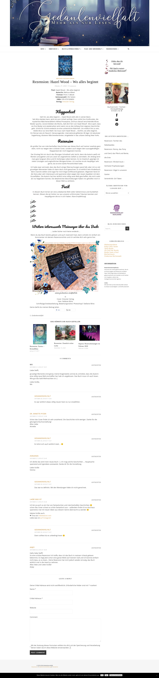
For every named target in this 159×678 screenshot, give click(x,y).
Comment (33, 617)
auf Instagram (45, 518)
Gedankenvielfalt (37, 316)
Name (33, 589)
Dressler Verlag (68, 101)
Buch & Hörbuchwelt (71, 49)
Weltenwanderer (110, 244)
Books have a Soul (111, 252)
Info (42, 49)
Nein (106, 675)
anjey (32, 547)
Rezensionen (111, 49)
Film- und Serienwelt (93, 49)
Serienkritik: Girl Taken (113, 178)
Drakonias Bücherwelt (112, 256)
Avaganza (34, 456)
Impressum (34, 667)
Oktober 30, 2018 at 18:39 (38, 550)
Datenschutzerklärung (45, 667)
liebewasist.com (45, 515)
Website (33, 608)
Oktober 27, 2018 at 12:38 (38, 416)
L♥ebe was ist (36, 499)
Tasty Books (108, 248)
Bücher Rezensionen (65, 78)
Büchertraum (109, 254)
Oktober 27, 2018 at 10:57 (38, 367)
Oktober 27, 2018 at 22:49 (38, 458)
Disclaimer (55, 667)
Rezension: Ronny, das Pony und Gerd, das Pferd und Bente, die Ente (116, 153)
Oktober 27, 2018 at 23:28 (38, 502)
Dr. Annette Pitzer (38, 414)
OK (102, 675)
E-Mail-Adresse (36, 598)
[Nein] (157, 675)
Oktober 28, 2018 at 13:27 (42, 441)
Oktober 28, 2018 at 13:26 (42, 398)
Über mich (53, 49)
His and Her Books (111, 250)
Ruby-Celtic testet (111, 246)
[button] (60, 310)
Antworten (96, 365)
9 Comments (72, 86)
